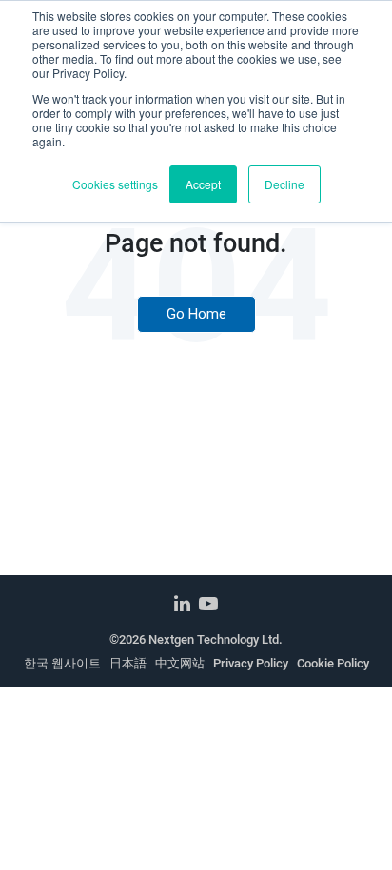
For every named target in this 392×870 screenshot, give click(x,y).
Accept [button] (203, 184)
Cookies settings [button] (115, 184)
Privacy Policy (250, 663)
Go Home (196, 313)
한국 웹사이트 (62, 663)
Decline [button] (284, 184)
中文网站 (180, 663)
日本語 (128, 663)
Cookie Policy (333, 663)
